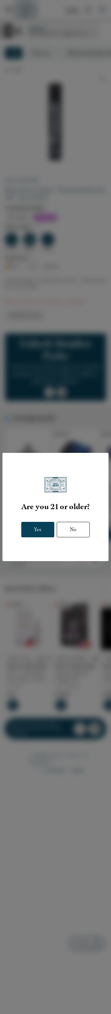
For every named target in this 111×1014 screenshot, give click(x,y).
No (73, 529)
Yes (37, 529)
